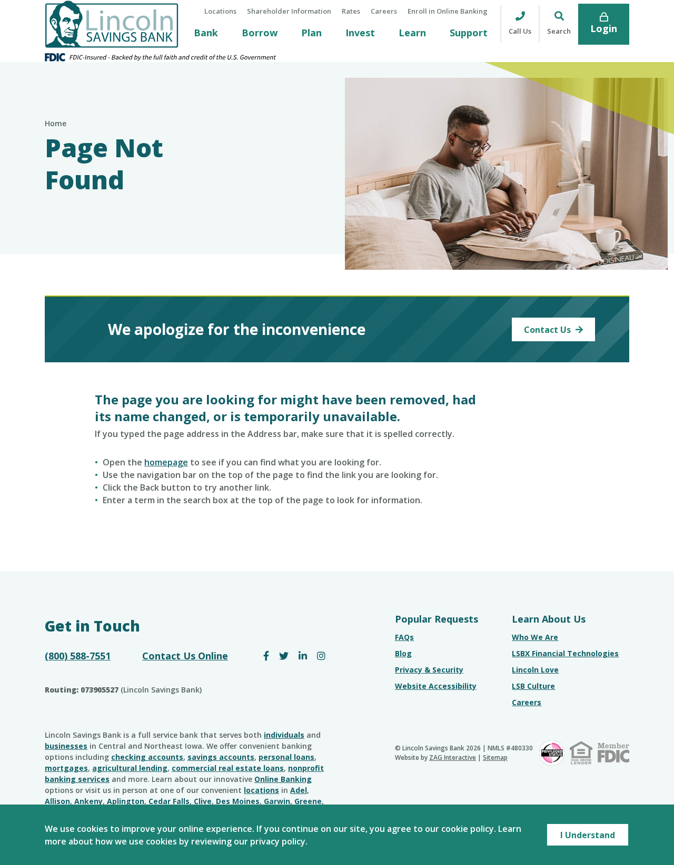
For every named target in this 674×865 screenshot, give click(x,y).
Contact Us (548, 329)
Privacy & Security (429, 670)
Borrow (259, 32)
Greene (308, 801)
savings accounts (220, 757)
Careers (384, 11)
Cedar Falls (169, 801)
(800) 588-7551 (78, 655)
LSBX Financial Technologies (565, 653)
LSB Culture (533, 686)
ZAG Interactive (452, 757)
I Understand (587, 835)
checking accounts (147, 757)
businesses (66, 746)
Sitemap (495, 757)
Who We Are (535, 637)
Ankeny (88, 801)
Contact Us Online (185, 655)
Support (469, 32)
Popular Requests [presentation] (436, 619)
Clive (203, 801)
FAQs (404, 637)
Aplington (125, 801)
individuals (284, 735)
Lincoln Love (535, 670)
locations (261, 790)
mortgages (66, 768)
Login (603, 28)
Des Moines (238, 801)
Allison (57, 801)
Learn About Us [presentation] (549, 619)
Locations (220, 11)
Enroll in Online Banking (448, 11)
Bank (206, 32)
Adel (298, 790)
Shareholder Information (289, 11)
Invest (360, 32)
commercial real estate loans (228, 768)
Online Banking (283, 779)
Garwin (277, 801)
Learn (412, 32)
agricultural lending (129, 768)
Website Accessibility (436, 686)
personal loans (286, 757)
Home (55, 123)
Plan (311, 32)
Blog (403, 653)
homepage (166, 462)
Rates (351, 11)
